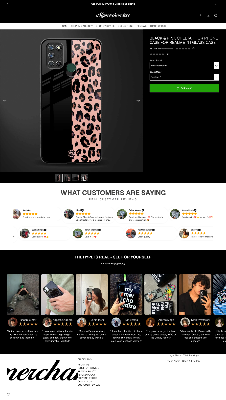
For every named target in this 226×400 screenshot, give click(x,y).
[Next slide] (215, 3)
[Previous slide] (7, 3)
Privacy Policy (87, 371)
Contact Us (85, 381)
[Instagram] (9, 395)
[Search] (201, 15)
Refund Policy (86, 374)
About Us (83, 364)
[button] (40, 214)
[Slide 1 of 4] (58, 177)
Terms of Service (88, 367)
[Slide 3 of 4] (75, 177)
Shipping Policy (87, 378)
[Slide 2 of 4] (67, 177)
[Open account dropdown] (208, 15)
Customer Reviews (89, 384)
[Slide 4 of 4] (84, 177)
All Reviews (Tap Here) (113, 263)
